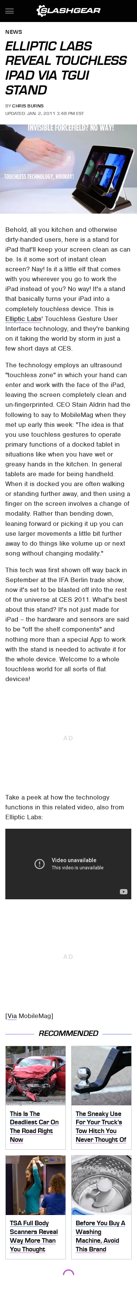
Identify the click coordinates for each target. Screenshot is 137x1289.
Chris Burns (28, 106)
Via (12, 1016)
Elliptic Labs (23, 319)
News (13, 32)
